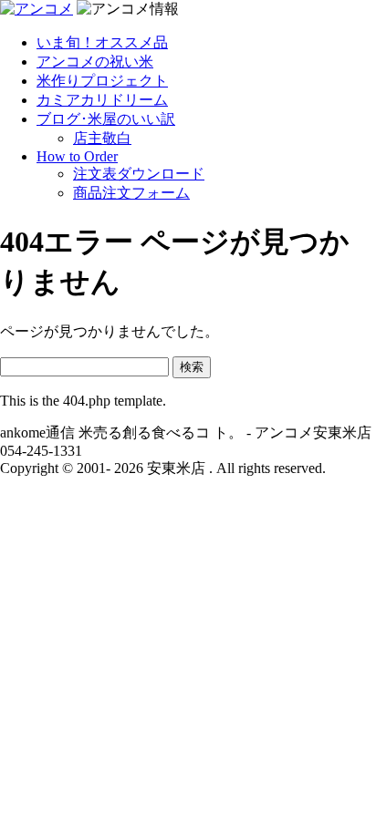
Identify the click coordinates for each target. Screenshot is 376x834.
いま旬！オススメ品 (102, 42)
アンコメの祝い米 (95, 61)
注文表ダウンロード (138, 173)
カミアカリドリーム (102, 100)
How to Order (77, 156)
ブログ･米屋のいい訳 (106, 119)
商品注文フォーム (131, 193)
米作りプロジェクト (102, 80)
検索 (192, 367)
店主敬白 (102, 138)
